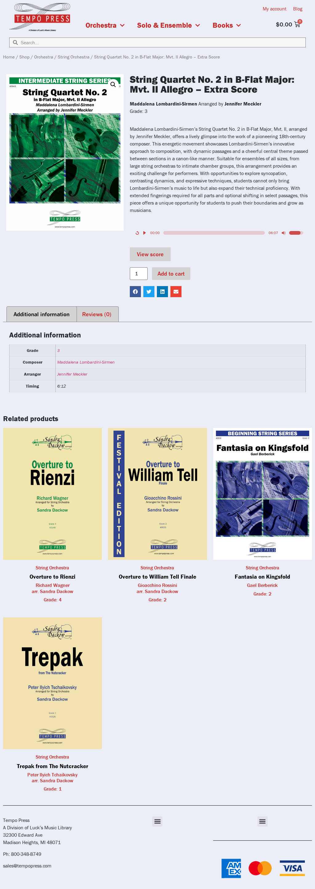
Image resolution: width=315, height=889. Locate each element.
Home (9, 57)
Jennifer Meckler (72, 374)
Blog (297, 9)
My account (274, 9)
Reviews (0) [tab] (96, 314)
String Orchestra (74, 57)
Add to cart (171, 273)
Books (223, 25)
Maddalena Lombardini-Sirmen (86, 362)
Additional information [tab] (42, 314)
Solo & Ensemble (164, 25)
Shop (24, 57)
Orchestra (101, 25)
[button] (113, 84)
